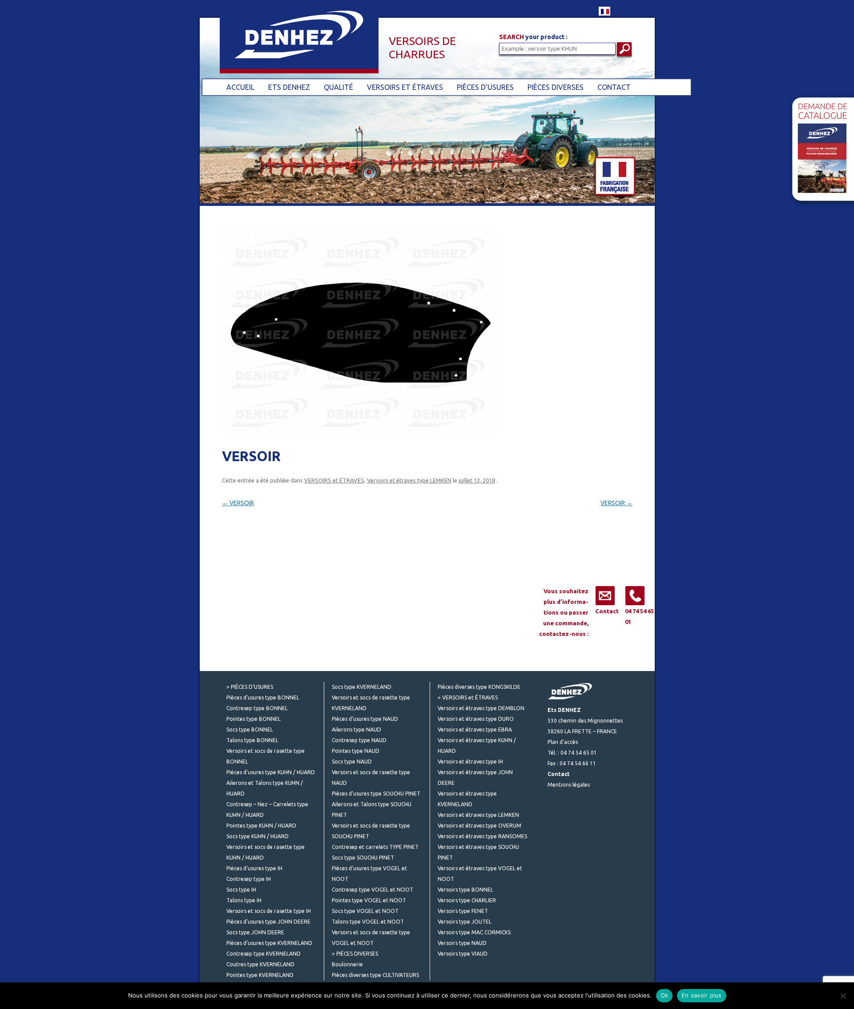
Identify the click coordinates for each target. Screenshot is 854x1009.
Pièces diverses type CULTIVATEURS (375, 975)
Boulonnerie (347, 964)
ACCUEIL (240, 87)
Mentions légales (569, 785)
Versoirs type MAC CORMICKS (474, 932)
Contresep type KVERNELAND (263, 954)
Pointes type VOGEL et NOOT (369, 900)
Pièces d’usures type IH (254, 868)
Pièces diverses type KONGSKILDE (479, 687)
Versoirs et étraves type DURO (476, 719)
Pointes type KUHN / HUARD (261, 825)
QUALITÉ (338, 87)
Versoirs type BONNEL (465, 889)
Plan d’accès (563, 742)
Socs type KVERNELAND (361, 687)
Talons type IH (244, 900)
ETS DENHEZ (289, 87)
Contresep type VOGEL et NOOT (372, 889)
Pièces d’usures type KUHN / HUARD (270, 772)
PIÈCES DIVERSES (556, 87)
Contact (607, 611)
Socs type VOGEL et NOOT (365, 911)
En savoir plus (701, 995)
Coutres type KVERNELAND (260, 964)
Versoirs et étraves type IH (470, 761)
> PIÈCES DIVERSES (355, 954)
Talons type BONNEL (252, 740)
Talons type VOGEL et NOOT (368, 922)
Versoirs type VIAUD (462, 954)
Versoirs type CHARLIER (467, 900)
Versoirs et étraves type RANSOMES (482, 836)
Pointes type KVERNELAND (260, 975)
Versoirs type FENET (463, 911)
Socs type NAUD (352, 761)
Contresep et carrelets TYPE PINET (375, 847)
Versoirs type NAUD (462, 943)
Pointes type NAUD (355, 751)
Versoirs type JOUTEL (464, 922)
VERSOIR (238, 503)
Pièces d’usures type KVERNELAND (269, 943)
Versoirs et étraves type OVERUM (479, 825)
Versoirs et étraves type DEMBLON (481, 708)
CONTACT (614, 87)
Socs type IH (241, 889)
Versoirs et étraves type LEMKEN (409, 480)
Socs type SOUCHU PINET (363, 857)
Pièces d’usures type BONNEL (262, 697)
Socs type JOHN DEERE (255, 932)
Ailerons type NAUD (356, 729)
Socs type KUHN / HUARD (257, 836)
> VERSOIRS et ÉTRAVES (468, 697)
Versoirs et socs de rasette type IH (268, 911)
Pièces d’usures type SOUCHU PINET (376, 793)
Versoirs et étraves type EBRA (475, 729)
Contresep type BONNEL (257, 708)
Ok (665, 995)
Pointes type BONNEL (253, 719)
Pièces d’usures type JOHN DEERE (268, 922)
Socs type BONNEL (249, 729)
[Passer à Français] (604, 11)
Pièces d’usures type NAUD (365, 719)
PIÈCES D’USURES (485, 87)
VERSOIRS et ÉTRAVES (405, 87)
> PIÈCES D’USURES (249, 687)
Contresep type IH (248, 879)
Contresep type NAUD (359, 740)
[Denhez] (289, 44)
